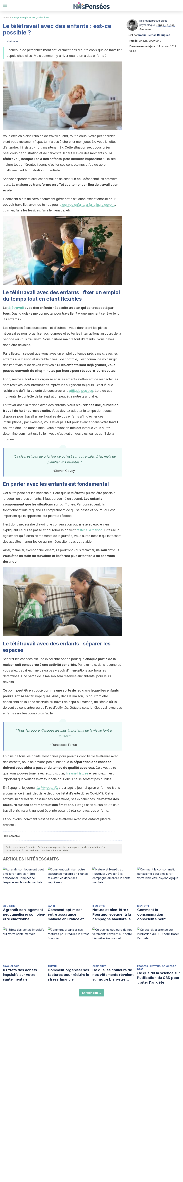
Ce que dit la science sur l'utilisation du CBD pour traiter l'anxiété (158, 977)
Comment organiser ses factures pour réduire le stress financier (68, 974)
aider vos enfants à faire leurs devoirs (87, 204)
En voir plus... (91, 993)
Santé (52, 906)
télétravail (15, 308)
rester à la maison (89, 530)
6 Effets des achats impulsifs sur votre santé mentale (20, 974)
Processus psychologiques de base (156, 968)
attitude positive (81, 391)
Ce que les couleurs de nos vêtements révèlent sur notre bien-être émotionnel (113, 975)
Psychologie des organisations (31, 17)
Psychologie (11, 966)
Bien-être (9, 906)
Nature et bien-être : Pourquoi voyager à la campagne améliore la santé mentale (111, 914)
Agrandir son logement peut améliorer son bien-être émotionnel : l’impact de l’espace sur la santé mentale (24, 914)
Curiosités (99, 966)
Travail (7, 17)
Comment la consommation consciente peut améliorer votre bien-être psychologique (155, 914)
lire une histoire (77, 773)
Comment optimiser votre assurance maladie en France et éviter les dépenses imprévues (66, 914)
